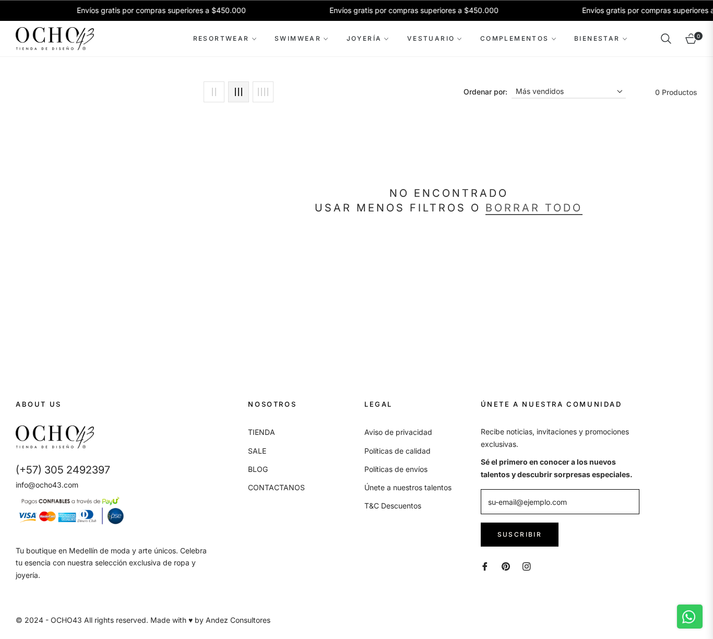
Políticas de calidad (397, 450)
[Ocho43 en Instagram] (526, 565)
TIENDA (261, 432)
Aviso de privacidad (398, 432)
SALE (257, 450)
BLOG (258, 469)
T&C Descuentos (392, 505)
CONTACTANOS (276, 487)
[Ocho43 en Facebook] (485, 565)
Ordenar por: (485, 91)
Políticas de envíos (395, 469)
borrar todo (534, 208)
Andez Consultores (238, 620)
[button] (666, 39)
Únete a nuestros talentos (407, 487)
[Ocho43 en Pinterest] (506, 565)
